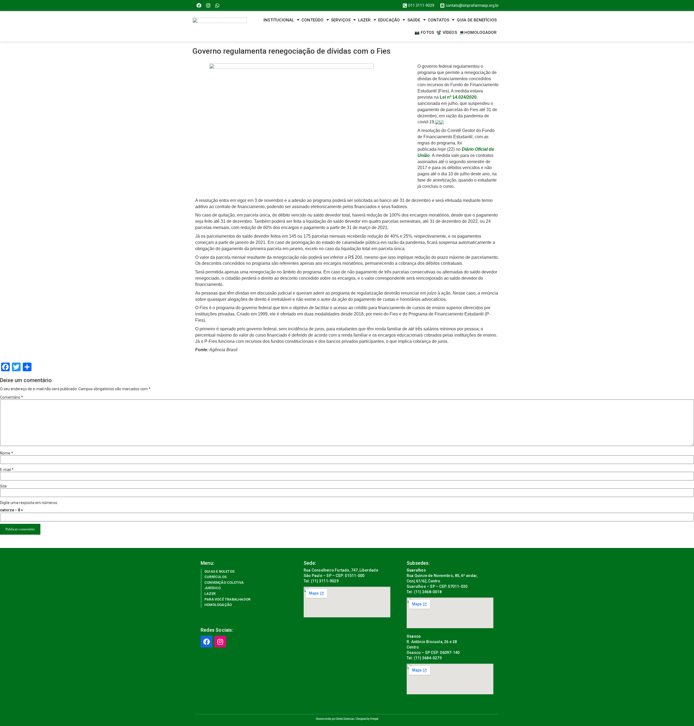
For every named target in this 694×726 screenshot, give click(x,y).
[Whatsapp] (217, 5)
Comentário (11, 397)
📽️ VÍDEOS (446, 32)
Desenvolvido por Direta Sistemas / (336, 718)
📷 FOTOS (424, 32)
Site (3, 486)
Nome (6, 453)
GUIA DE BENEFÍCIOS (477, 20)
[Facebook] (199, 5)
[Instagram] (208, 5)
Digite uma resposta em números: (29, 503)
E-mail (7, 470)
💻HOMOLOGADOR (478, 32)
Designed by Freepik (367, 718)
